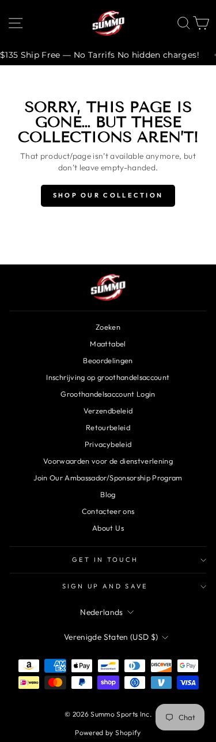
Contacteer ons (108, 511)
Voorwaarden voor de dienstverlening (108, 460)
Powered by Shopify (108, 732)
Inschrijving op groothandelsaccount (107, 377)
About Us (108, 527)
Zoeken (108, 326)
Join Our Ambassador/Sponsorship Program (107, 477)
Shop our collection (108, 195)
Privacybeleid (108, 444)
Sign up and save (105, 586)
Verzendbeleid (108, 410)
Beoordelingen (108, 360)
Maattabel (108, 343)
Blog (107, 494)
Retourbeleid (108, 427)
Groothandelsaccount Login (108, 393)
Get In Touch (105, 559)
